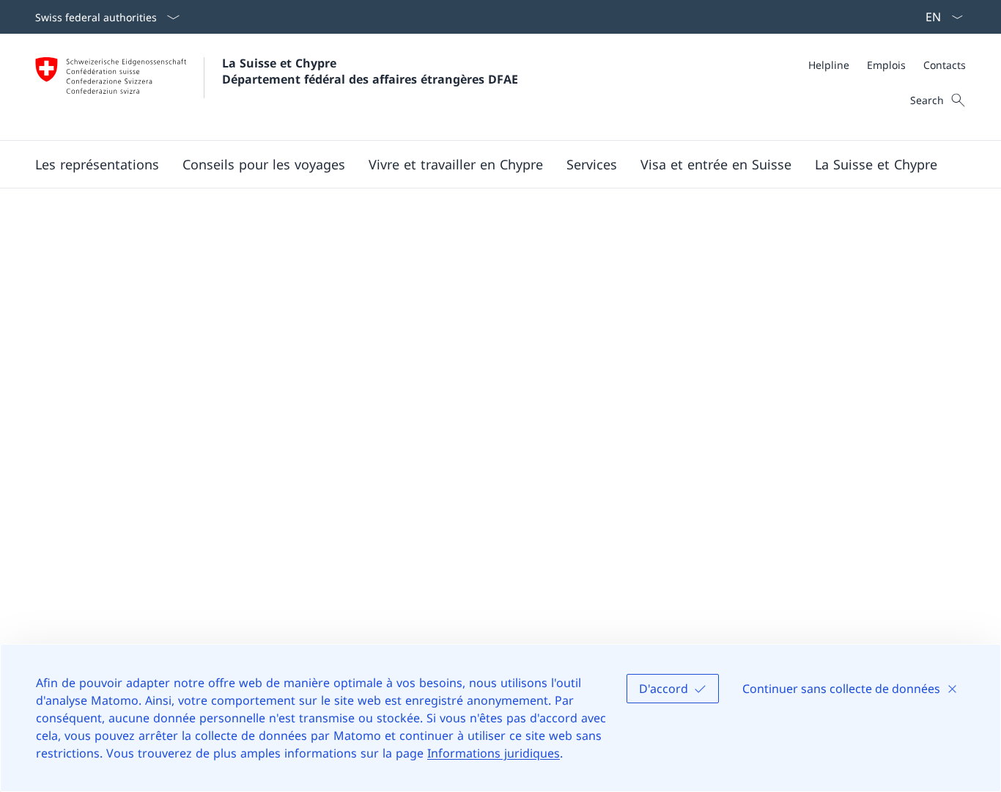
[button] (97, 164)
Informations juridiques (493, 753)
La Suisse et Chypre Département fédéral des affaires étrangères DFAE (370, 71)
